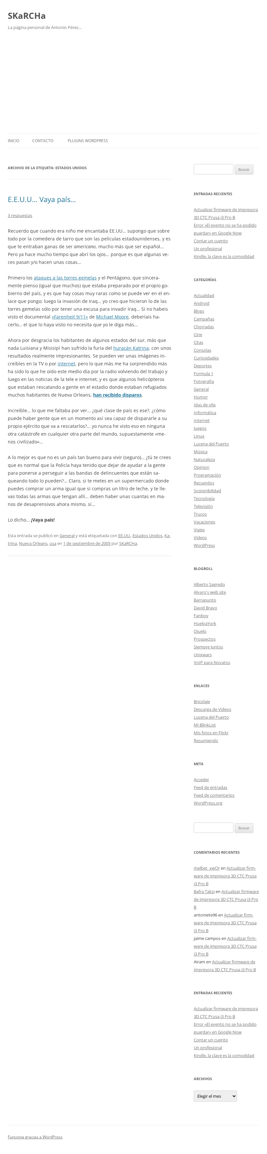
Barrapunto (205, 600)
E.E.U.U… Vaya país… (42, 199)
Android (201, 303)
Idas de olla (205, 405)
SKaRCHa (27, 15)
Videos (200, 537)
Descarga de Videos (212, 709)
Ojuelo (200, 631)
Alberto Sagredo (209, 584)
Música (200, 452)
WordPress (204, 545)
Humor (201, 397)
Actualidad (204, 295)
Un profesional (208, 248)
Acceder (201, 779)
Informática (205, 412)
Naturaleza (204, 459)
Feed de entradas (210, 787)
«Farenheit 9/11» (70, 317)
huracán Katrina (131, 348)
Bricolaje (202, 701)
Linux (199, 436)
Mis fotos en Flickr (211, 733)
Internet (202, 420)
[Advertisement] (133, 84)
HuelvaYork (205, 623)
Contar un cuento (211, 241)
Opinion (201, 467)
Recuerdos (204, 483)
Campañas (204, 319)
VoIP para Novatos (212, 662)
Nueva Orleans (33, 543)
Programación (207, 475)
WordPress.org (208, 803)
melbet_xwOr (207, 868)
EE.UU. (124, 535)
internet (66, 363)
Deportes (203, 366)
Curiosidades (206, 358)
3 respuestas (20, 215)
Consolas (202, 350)
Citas (198, 342)
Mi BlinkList (205, 725)
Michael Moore (112, 317)
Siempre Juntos (208, 647)
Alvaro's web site (210, 592)
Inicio (13, 140)
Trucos (200, 514)
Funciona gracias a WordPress (35, 1137)
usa (52, 543)
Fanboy (201, 615)
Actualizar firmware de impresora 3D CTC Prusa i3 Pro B (225, 876)
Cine (198, 334)
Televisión (203, 506)
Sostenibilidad (207, 491)
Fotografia (204, 381)
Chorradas (204, 327)
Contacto (42, 140)
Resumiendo (206, 740)
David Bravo (205, 608)
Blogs (199, 311)
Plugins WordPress (88, 140)
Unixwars (203, 655)
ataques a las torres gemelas (65, 278)
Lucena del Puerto (211, 444)
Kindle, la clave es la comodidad (224, 256)
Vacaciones (204, 522)
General (67, 535)
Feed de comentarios (214, 795)
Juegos (200, 428)
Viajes (199, 530)
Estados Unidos (147, 535)
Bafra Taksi (204, 891)
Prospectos (205, 639)
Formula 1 (203, 373)
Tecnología (204, 498)
